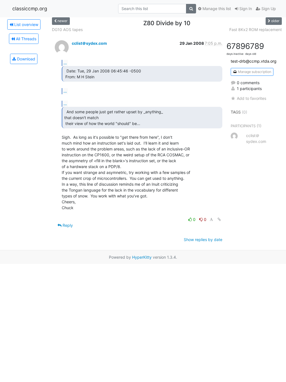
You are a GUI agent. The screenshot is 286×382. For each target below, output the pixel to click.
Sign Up (268, 8)
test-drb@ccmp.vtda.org (254, 61)
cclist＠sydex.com (89, 43)
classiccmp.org (29, 8)
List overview (25, 24)
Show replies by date (203, 239)
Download (25, 58)
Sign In (245, 8)
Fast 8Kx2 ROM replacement (255, 29)
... (65, 62)
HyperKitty (142, 257)
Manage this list (216, 8)
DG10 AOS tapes (67, 29)
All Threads (25, 38)
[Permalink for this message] (219, 219)
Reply (67, 225)
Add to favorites (251, 98)
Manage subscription (254, 72)
